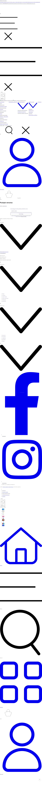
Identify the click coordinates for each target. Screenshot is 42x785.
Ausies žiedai (4, 296)
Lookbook (4, 338)
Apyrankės (4, 301)
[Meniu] (9, 27)
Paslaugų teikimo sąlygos (6, 493)
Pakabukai (4, 299)
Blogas (3, 341)
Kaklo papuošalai (5, 298)
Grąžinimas (4, 490)
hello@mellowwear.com (4, 251)
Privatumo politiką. (23, 216)
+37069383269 (3, 253)
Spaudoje (3, 339)
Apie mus (3, 335)
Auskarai (3, 295)
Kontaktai (4, 336)
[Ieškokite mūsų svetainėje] (21, 130)
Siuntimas (3, 496)
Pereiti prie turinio (3, 0)
